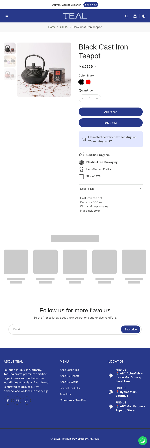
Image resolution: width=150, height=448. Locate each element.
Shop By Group (69, 381)
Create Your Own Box (73, 400)
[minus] (82, 98)
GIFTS (64, 26)
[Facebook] (8, 401)
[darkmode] (143, 16)
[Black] (81, 82)
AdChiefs (94, 438)
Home (52, 26)
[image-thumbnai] (10, 48)
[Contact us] (142, 440)
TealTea (66, 438)
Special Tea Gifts (70, 388)
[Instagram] (17, 401)
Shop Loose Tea (69, 369)
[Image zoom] (44, 70)
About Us (65, 394)
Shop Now (91, 4)
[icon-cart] (135, 16)
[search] (127, 16)
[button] (111, 112)
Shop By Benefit (69, 375)
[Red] (88, 82)
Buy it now (110, 122)
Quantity (86, 90)
